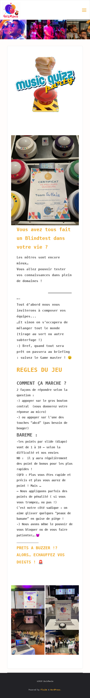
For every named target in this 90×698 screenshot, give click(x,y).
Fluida (43, 690)
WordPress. (55, 690)
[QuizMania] (11, 10)
